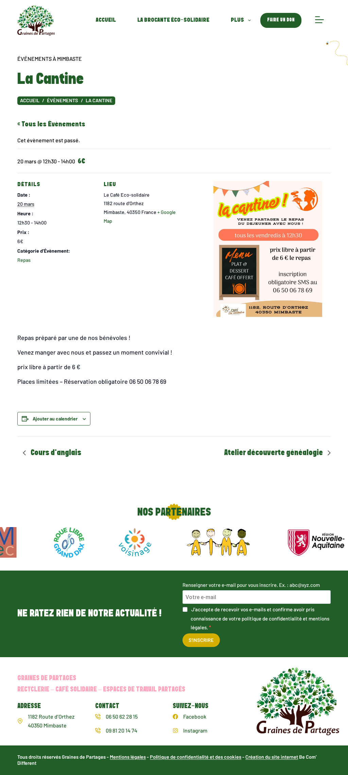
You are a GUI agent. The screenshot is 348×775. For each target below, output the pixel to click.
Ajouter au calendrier (55, 418)
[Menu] (319, 20)
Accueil (106, 20)
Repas (24, 260)
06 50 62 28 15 (122, 716)
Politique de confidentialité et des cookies (195, 757)
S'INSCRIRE (201, 640)
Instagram (195, 730)
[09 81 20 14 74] (98, 730)
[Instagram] (175, 730)
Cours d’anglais (55, 453)
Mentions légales (128, 757)
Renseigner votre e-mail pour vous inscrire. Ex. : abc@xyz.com (251, 585)
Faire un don (281, 20)
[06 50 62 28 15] (98, 716)
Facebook (194, 716)
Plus (237, 20)
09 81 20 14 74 (121, 730)
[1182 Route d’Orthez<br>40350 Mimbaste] (20, 721)
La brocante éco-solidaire (173, 20)
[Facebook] (175, 716)
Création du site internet (271, 757)
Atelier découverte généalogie (274, 453)
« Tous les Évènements (51, 124)
